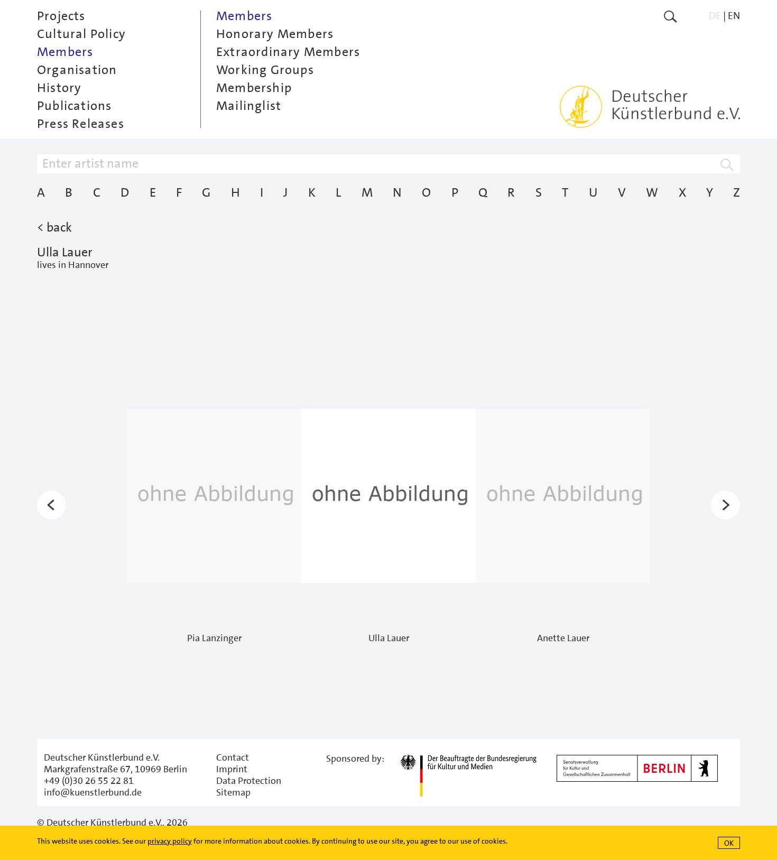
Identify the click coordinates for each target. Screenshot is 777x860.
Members (65, 51)
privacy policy (169, 841)
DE (715, 15)
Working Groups (265, 69)
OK (729, 843)
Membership (254, 87)
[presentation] (51, 505)
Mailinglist (248, 105)
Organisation (77, 69)
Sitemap (233, 792)
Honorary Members (275, 33)
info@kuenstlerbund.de (93, 792)
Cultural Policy (81, 33)
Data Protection (248, 780)
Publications (74, 105)
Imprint (231, 769)
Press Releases (80, 123)
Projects (61, 15)
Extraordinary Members (288, 51)
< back (54, 227)
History (59, 87)
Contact (232, 757)
